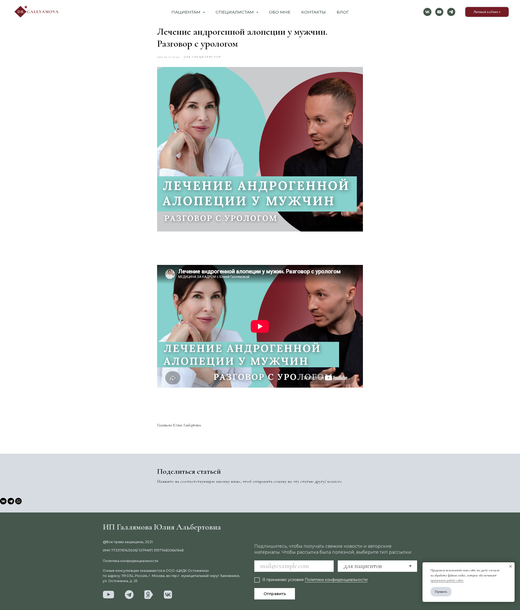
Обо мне (279, 12)
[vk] (427, 12)
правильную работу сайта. (447, 580)
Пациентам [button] (186, 12)
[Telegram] (11, 501)
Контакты (313, 12)
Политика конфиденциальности (130, 561)
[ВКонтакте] (3, 501)
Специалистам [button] (235, 12)
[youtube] (439, 12)
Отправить (275, 593)
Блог (343, 12)
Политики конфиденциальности (336, 579)
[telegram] (451, 12)
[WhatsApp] (18, 501)
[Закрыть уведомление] (510, 566)
